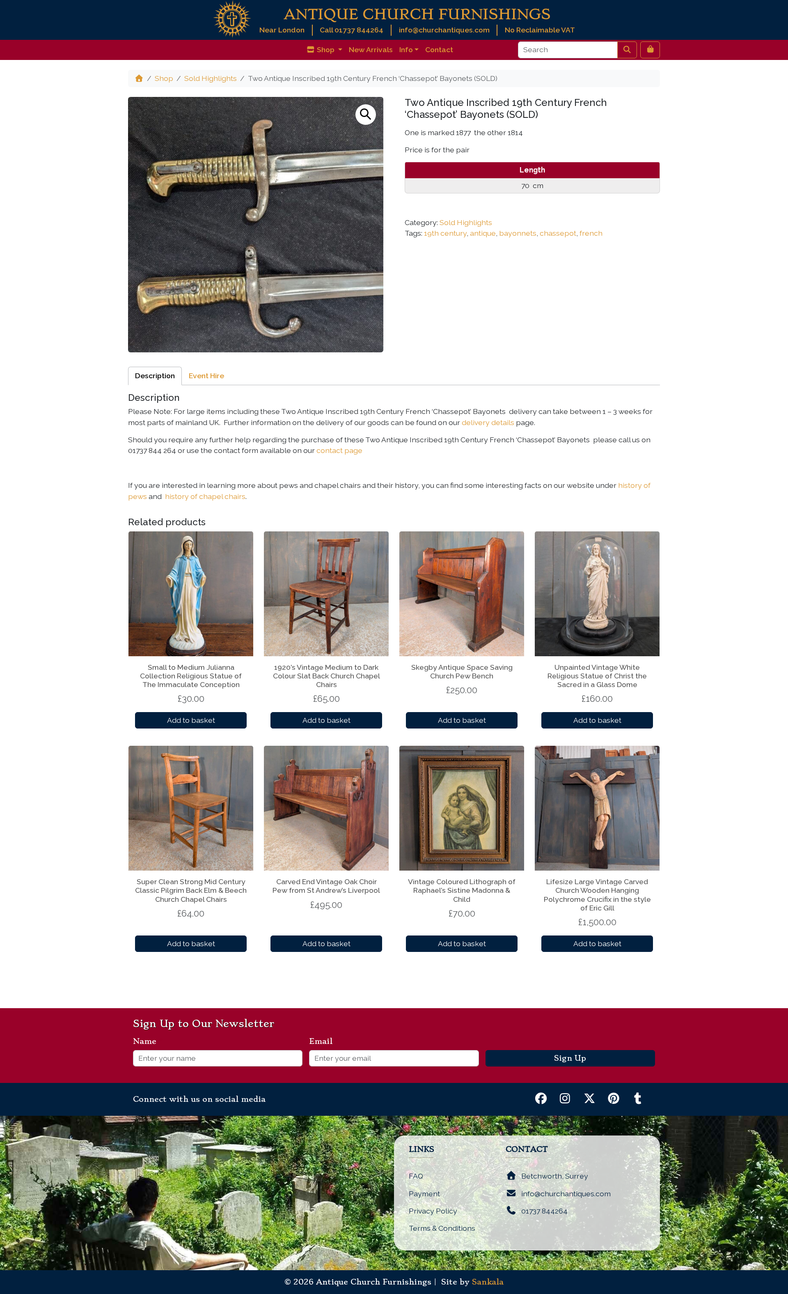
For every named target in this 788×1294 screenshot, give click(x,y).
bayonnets (517, 233)
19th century (445, 233)
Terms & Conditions (442, 1228)
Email (324, 1041)
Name (148, 1041)
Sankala (488, 1282)
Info (406, 49)
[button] (365, 114)
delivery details (488, 422)
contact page (339, 450)
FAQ (416, 1176)
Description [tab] (155, 375)
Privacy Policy (433, 1211)
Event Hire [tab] (206, 375)
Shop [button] (325, 49)
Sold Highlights (210, 78)
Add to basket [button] (191, 720)
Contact (439, 49)
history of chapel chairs (205, 496)
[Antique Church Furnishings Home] (232, 18)
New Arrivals (371, 49)
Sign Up (570, 1058)
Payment (424, 1193)
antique (483, 233)
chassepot (558, 233)
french (591, 233)
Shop (164, 78)
